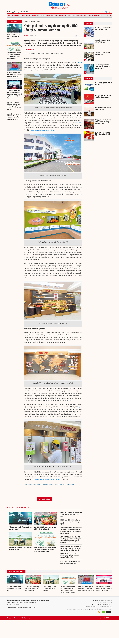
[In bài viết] (76, 35)
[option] (15, 583)
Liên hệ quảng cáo (26, 618)
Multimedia (15, 15)
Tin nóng (14, 22)
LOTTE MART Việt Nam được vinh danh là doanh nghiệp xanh (70, 562)
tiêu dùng (79, 123)
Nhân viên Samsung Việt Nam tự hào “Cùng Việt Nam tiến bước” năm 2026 (14, 74)
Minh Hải (26, 35)
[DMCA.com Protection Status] (106, 612)
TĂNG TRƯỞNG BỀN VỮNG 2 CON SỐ (103, 84)
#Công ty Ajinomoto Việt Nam (32, 484)
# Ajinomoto (58, 484)
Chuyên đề (88, 79)
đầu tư (80, 63)
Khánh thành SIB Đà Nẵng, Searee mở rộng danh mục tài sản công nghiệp (70, 522)
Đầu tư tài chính (73, 15)
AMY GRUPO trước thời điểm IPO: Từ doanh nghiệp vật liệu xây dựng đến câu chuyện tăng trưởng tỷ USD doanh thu (14, 106)
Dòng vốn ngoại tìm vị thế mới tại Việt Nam (102, 41)
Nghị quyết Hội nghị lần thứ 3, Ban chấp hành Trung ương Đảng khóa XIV (103, 121)
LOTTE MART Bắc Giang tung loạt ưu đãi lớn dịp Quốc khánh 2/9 (32, 588)
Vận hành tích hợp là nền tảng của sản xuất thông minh (13, 36)
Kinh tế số (84, 15)
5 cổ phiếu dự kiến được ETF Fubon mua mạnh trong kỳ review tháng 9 (103, 66)
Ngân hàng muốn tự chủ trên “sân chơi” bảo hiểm (103, 29)
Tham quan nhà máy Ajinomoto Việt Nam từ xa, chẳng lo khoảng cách (45, 53)
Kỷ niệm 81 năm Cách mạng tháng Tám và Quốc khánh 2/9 (103, 134)
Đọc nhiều (88, 24)
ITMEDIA (108, 618)
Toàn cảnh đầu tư (47, 15)
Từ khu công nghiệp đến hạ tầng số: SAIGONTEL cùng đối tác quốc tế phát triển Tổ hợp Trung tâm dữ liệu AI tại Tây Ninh (14, 94)
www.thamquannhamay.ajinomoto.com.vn (44, 130)
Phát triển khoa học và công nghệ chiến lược (103, 108)
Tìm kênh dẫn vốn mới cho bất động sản (102, 53)
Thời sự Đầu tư (25, 15)
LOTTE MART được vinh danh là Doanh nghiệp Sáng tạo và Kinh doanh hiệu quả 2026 (69, 556)
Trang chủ (9, 618)
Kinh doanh (35, 15)
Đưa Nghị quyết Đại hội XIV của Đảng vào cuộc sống (103, 96)
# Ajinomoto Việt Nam (47, 484)
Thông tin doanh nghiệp (32, 21)
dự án (80, 407)
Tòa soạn (16, 618)
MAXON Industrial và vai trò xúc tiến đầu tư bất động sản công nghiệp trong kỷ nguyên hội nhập (45, 549)
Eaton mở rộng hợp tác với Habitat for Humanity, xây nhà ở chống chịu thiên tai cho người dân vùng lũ (70, 548)
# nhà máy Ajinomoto (69, 484)
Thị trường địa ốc (60, 15)
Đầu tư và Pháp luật (95, 15)
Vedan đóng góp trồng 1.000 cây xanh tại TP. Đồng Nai (49, 588)
